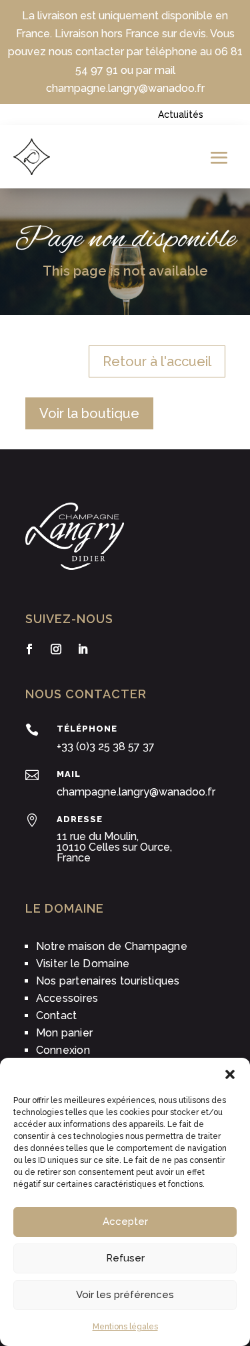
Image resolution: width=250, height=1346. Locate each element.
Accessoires (67, 998)
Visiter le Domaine (83, 963)
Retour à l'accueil (157, 361)
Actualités (180, 114)
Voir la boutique (89, 413)
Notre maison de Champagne (111, 946)
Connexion (63, 1050)
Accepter (125, 1222)
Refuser (125, 1258)
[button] (230, 1074)
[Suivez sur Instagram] (56, 649)
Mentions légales (125, 1326)
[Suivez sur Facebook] (29, 649)
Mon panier (64, 1032)
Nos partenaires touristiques (108, 981)
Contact (56, 1015)
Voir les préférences (125, 1295)
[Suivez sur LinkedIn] (82, 649)
